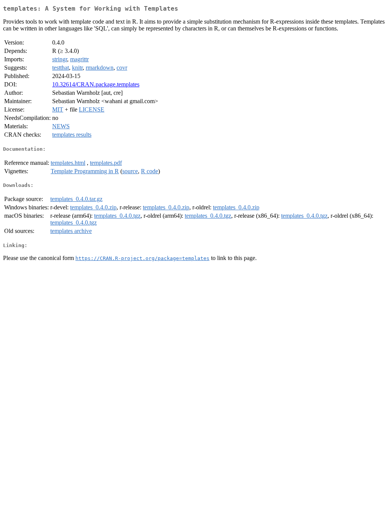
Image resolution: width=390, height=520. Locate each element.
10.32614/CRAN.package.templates (95, 84)
